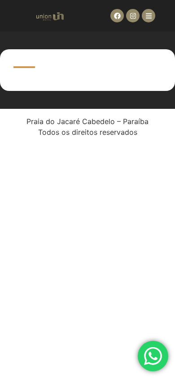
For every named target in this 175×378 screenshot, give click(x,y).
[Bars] (148, 15)
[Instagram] (133, 15)
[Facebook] (117, 15)
